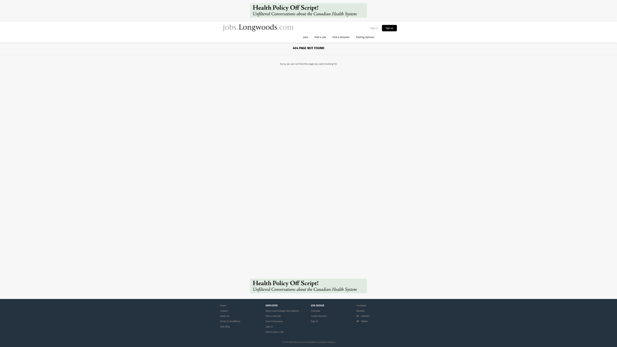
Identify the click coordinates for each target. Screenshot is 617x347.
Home (223, 306)
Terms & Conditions (230, 321)
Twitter (364, 321)
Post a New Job (273, 316)
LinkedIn (365, 316)
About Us (224, 316)
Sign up (389, 28)
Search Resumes (274, 321)
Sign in (374, 28)
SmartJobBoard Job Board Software (319, 342)
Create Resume (319, 316)
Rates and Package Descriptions (282, 311)
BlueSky (360, 311)
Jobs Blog (225, 327)
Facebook (361, 306)
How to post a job (275, 332)
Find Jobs (315, 311)
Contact (224, 311)
